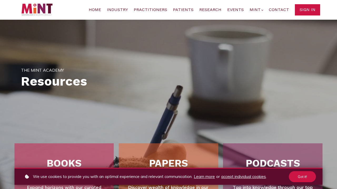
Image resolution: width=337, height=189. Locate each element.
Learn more (204, 176)
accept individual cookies (243, 176)
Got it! (302, 177)
